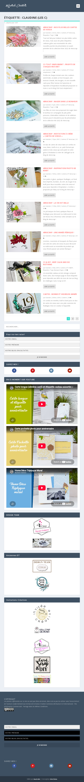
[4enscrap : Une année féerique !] (23, 241)
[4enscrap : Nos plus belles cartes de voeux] (23, 36)
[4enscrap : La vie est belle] (23, 212)
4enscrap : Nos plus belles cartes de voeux (60, 28)
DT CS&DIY (69, 268)
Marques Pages (58, 270)
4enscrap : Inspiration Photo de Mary (59, 169)
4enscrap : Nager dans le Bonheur (60, 101)
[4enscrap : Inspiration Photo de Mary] (23, 177)
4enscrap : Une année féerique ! (58, 232)
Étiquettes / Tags (48, 35)
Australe (48, 33)
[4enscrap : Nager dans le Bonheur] (23, 110)
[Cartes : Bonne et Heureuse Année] (23, 303)
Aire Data (53, 779)
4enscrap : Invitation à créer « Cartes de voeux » (58, 135)
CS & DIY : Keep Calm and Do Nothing (56, 263)
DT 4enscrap (71, 33)
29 (66, 270)
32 (44, 176)
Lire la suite (49, 57)
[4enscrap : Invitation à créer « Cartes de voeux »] (23, 143)
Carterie (63, 33)
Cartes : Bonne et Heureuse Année (60, 294)
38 (69, 298)
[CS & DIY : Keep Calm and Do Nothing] (23, 271)
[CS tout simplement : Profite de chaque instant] (23, 73)
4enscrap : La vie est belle (56, 203)
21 (56, 107)
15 (53, 72)
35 (44, 208)
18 (56, 35)
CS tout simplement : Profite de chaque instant (59, 65)
